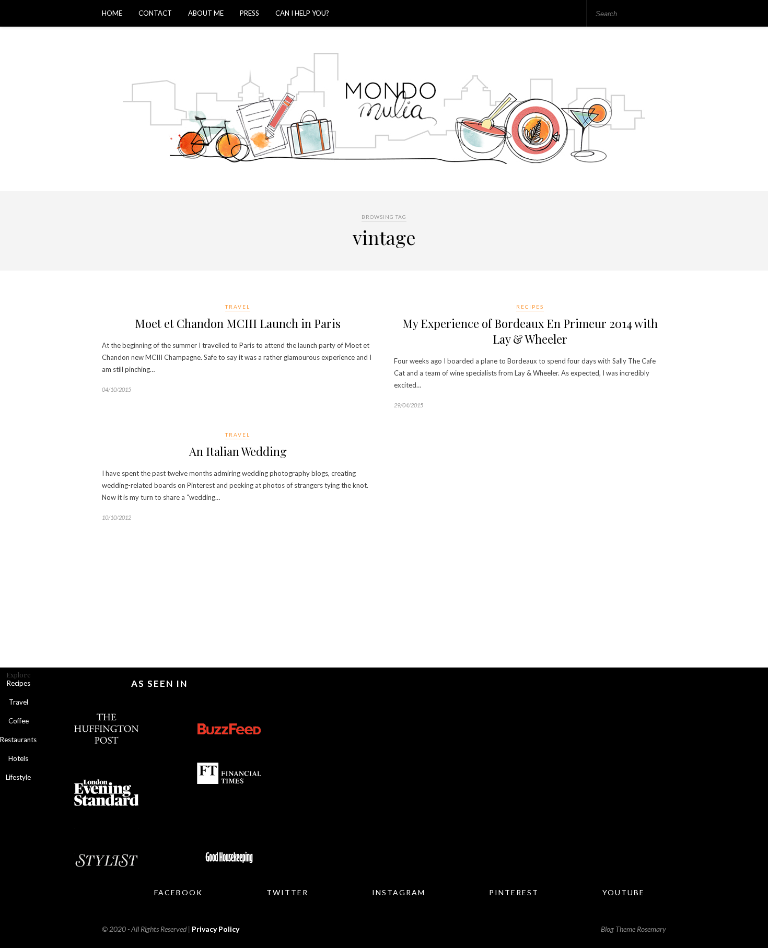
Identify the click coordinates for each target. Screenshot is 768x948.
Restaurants (18, 739)
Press (249, 13)
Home (112, 13)
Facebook (178, 892)
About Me (206, 13)
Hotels (18, 758)
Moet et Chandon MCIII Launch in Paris (238, 323)
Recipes (530, 306)
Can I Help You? (302, 13)
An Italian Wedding (238, 451)
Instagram (398, 892)
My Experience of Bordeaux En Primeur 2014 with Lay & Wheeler (530, 331)
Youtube (623, 892)
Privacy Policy (215, 928)
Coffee (18, 721)
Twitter (287, 892)
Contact (155, 13)
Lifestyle (18, 777)
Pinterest (514, 892)
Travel (237, 306)
